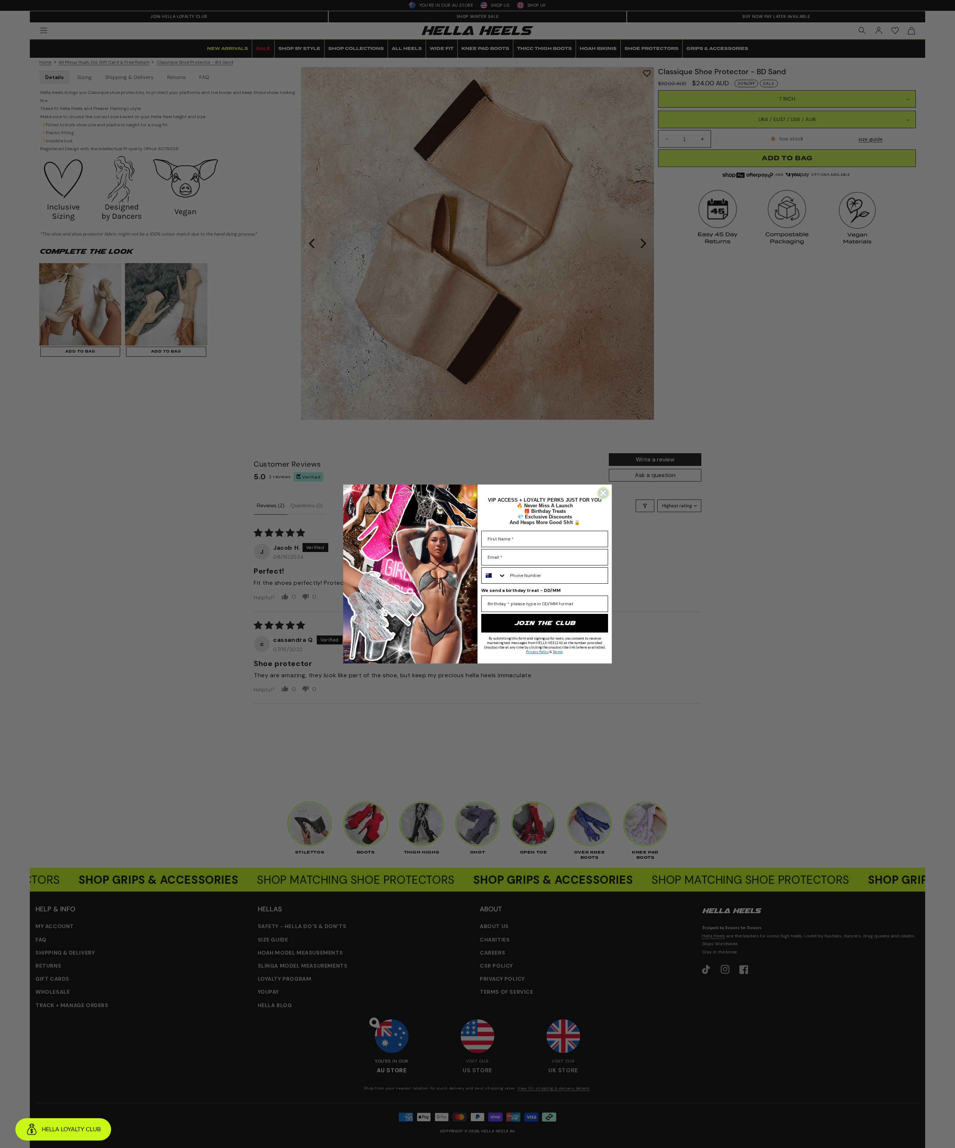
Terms (558, 652)
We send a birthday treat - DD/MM (521, 590)
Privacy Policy (537, 652)
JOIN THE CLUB (544, 623)
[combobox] (494, 575)
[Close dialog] (603, 493)
